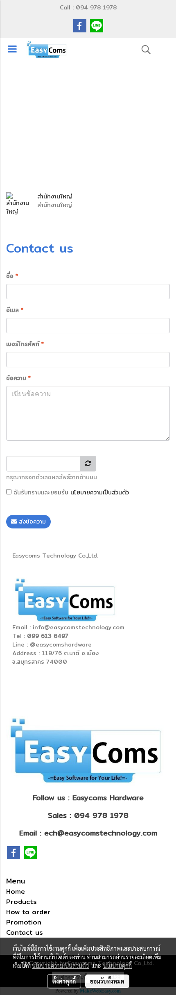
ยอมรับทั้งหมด (107, 981)
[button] (143, 49)
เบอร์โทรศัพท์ (25, 344)
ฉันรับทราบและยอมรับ (70, 492)
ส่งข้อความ (31, 521)
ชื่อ (12, 276)
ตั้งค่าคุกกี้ (64, 981)
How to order (28, 912)
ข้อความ (18, 378)
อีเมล (14, 310)
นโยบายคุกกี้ (117, 965)
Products (21, 902)
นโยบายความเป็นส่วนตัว (99, 492)
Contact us (24, 932)
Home (15, 891)
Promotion (23, 922)
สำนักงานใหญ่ (54, 196)
